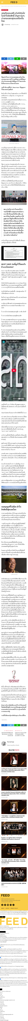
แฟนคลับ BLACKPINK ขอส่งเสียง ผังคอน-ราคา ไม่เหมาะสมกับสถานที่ (7, 734)
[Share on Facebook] (4, 58)
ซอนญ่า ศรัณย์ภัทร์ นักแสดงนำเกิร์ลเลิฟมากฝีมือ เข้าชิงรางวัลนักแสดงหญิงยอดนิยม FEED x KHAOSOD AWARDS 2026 (13, 793)
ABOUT (2, 908)
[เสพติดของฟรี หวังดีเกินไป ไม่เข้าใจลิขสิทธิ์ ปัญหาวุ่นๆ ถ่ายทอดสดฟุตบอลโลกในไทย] (14, 68)
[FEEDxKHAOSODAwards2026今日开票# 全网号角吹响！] (14, 874)
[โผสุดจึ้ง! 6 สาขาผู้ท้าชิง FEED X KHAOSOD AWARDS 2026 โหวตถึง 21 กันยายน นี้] (14, 829)
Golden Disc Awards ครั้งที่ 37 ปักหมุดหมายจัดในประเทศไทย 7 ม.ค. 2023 (20, 734)
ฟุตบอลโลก (4, 720)
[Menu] (2, 2)
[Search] (26, 2)
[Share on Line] (17, 58)
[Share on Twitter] (11, 58)
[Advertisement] (14, 41)
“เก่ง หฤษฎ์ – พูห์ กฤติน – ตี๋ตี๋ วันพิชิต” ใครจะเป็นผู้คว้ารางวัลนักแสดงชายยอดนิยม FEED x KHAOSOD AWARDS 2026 (13, 861)
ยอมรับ (3, 917)
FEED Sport (5, 10)
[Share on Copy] (24, 58)
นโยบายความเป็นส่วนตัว (21, 912)
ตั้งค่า (25, 914)
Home (2, 6)
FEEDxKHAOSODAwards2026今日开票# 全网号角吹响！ (13, 884)
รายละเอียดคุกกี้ (3, 942)
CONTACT (7, 908)
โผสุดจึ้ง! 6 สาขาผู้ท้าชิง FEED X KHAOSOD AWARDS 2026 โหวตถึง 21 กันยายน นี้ (11, 838)
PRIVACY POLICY (14, 908)
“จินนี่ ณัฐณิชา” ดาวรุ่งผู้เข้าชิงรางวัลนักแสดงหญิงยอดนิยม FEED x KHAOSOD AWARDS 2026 (13, 816)
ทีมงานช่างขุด (7, 24)
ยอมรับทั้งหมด (3, 932)
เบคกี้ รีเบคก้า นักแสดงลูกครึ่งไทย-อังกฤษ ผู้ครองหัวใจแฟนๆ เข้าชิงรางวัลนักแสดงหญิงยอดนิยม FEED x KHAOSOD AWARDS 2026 (14, 770)
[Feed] (14, 2)
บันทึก (1, 989)
